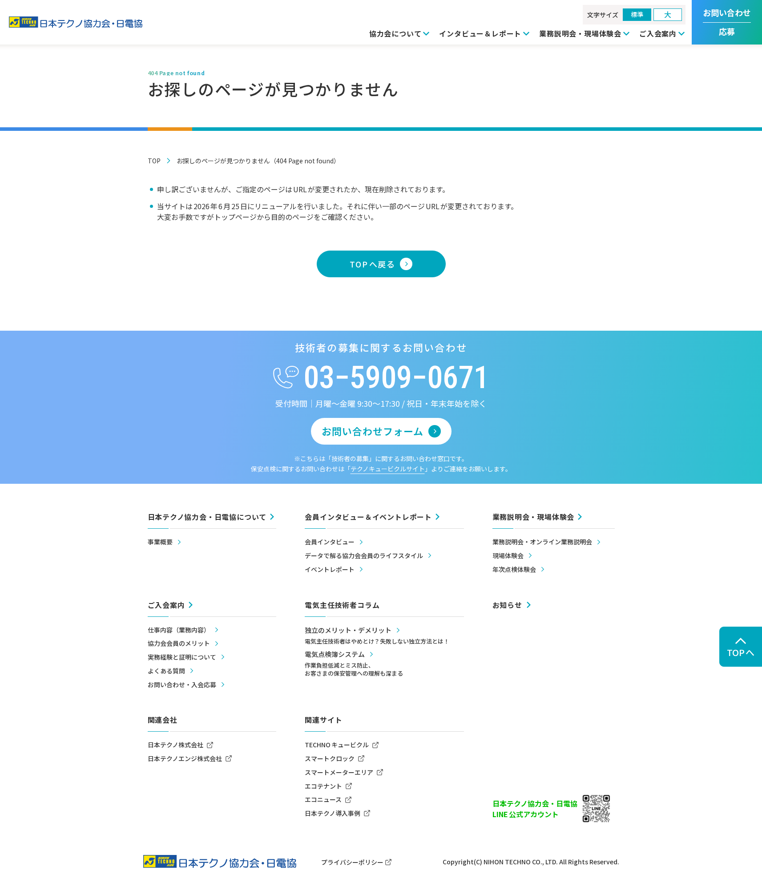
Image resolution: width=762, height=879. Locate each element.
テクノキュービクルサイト (388, 468)
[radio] (637, 14)
